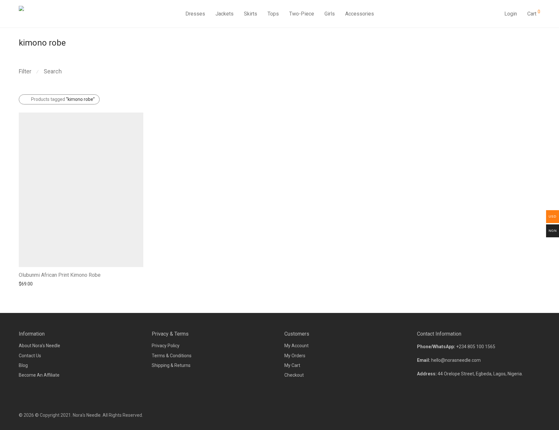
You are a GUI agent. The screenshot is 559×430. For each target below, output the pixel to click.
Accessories (359, 14)
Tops (273, 14)
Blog (23, 365)
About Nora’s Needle (39, 345)
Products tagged (63, 99)
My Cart (292, 365)
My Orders (294, 355)
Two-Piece (301, 14)
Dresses (195, 14)
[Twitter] (538, 415)
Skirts (250, 14)
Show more (27, 283)
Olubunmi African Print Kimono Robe (60, 275)
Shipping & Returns (171, 365)
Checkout (294, 375)
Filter (25, 71)
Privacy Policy (166, 345)
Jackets (224, 14)
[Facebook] (516, 415)
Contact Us (30, 355)
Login (510, 14)
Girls (329, 14)
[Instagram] (527, 415)
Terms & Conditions (172, 355)
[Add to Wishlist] (140, 274)
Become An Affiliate (39, 375)
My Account (296, 345)
